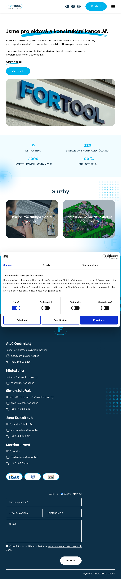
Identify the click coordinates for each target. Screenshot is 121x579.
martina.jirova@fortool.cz (24, 457)
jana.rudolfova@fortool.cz (25, 430)
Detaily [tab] (46, 265)
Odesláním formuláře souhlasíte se (44, 548)
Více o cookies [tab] (90, 265)
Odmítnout (22, 320)
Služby (67, 493)
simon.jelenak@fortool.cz (24, 403)
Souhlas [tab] (7, 265)
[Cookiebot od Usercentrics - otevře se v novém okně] (105, 256)
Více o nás (18, 71)
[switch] (45, 308)
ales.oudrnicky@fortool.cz (25, 355)
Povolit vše (99, 320)
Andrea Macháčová (104, 573)
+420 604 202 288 (21, 361)
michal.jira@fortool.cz (22, 383)
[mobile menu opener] (113, 6)
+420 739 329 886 (21, 408)
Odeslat (71, 560)
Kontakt (96, 6)
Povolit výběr (60, 320)
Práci (79, 493)
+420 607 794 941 (20, 463)
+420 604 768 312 (20, 436)
